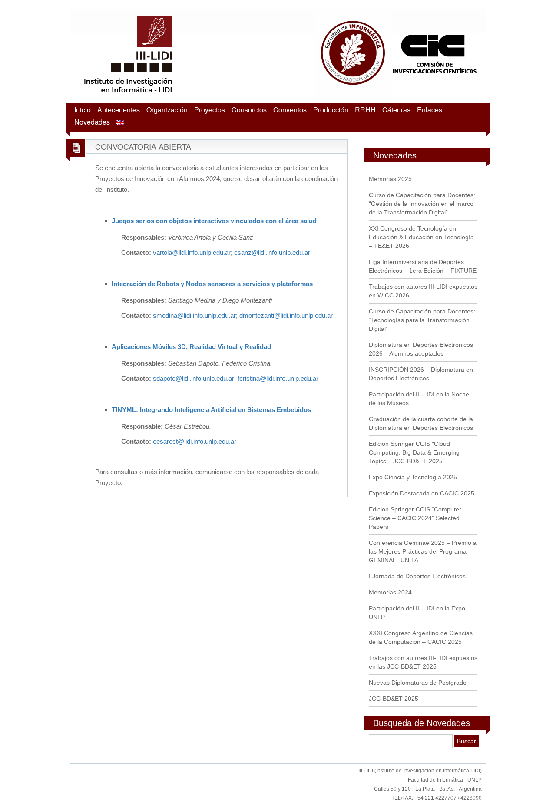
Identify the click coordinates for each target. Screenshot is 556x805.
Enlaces (429, 110)
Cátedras (396, 110)
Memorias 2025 (390, 178)
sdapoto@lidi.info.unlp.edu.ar (193, 378)
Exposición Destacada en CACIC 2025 (421, 493)
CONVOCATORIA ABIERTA (143, 146)
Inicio (82, 110)
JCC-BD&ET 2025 (393, 698)
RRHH (365, 110)
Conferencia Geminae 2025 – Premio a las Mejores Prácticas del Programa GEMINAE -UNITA (423, 551)
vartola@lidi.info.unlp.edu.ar (192, 252)
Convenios (290, 110)
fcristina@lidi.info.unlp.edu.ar (278, 378)
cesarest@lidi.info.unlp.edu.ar (194, 441)
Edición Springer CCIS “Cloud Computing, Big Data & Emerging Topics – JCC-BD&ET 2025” (414, 452)
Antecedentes (118, 110)
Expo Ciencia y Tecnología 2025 (413, 477)
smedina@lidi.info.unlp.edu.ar (194, 315)
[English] (120, 122)
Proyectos (209, 110)
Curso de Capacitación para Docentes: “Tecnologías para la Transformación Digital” (422, 320)
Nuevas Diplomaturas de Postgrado (418, 682)
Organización (167, 110)
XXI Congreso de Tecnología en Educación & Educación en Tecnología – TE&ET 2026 (421, 237)
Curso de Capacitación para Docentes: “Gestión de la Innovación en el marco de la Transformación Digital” (422, 203)
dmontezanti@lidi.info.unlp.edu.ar (286, 315)
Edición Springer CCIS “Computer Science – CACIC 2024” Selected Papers (415, 518)
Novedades (92, 122)
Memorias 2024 (390, 592)
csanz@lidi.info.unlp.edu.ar (272, 252)
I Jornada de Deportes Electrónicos (417, 576)
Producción (330, 110)
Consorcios (249, 110)
